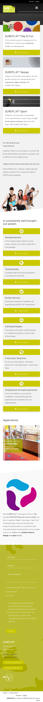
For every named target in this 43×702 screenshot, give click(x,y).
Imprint (5, 693)
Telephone (12, 591)
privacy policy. (14, 615)
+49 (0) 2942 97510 (10, 657)
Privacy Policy (13, 693)
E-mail (11, 595)
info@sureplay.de (10, 654)
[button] (4, 443)
